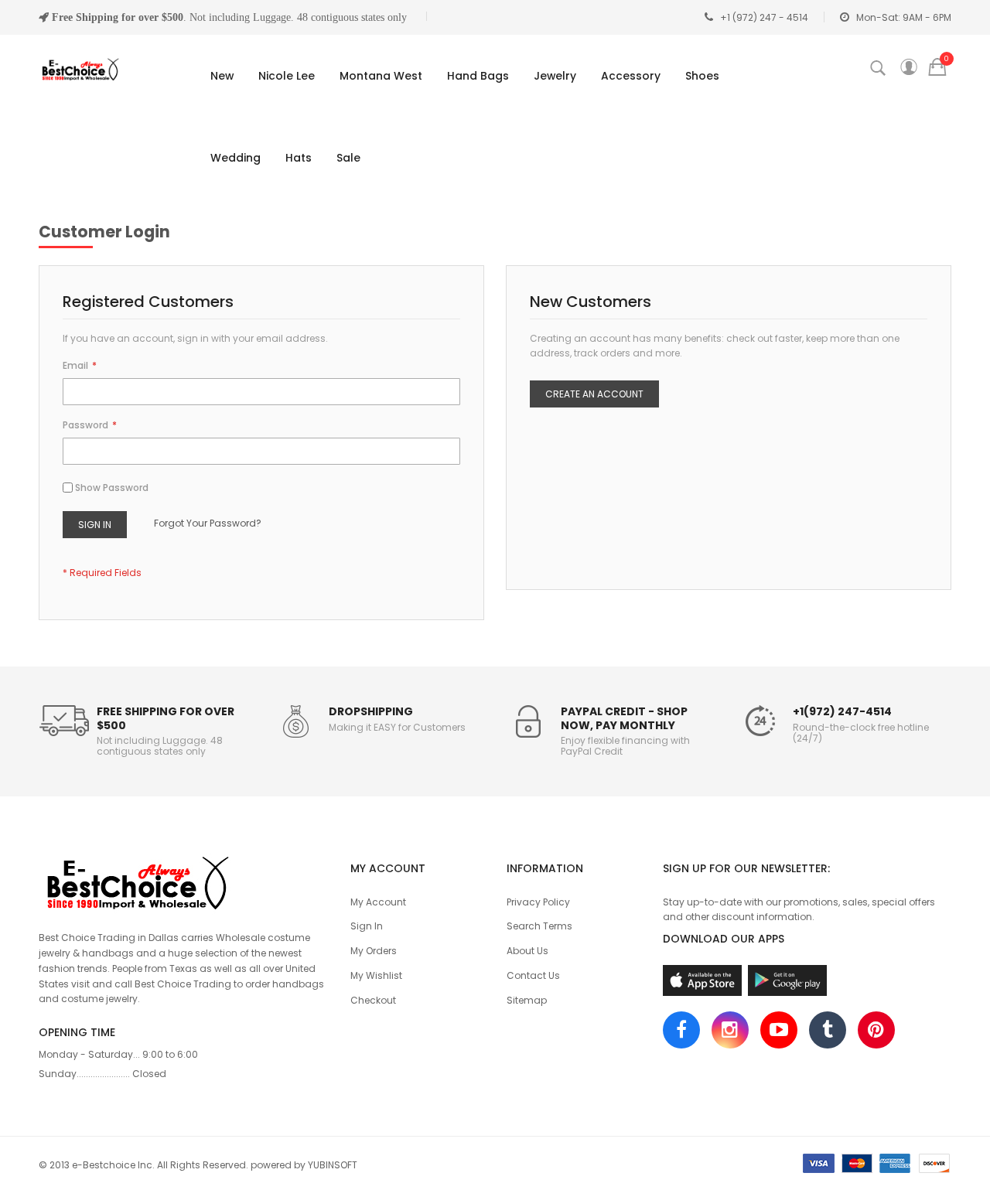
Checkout (373, 1000)
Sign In (366, 926)
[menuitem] (219, 76)
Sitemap (527, 1000)
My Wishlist (376, 975)
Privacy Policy (538, 902)
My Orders (373, 950)
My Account (378, 902)
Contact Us (533, 975)
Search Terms (539, 926)
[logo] (183, 881)
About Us (527, 950)
